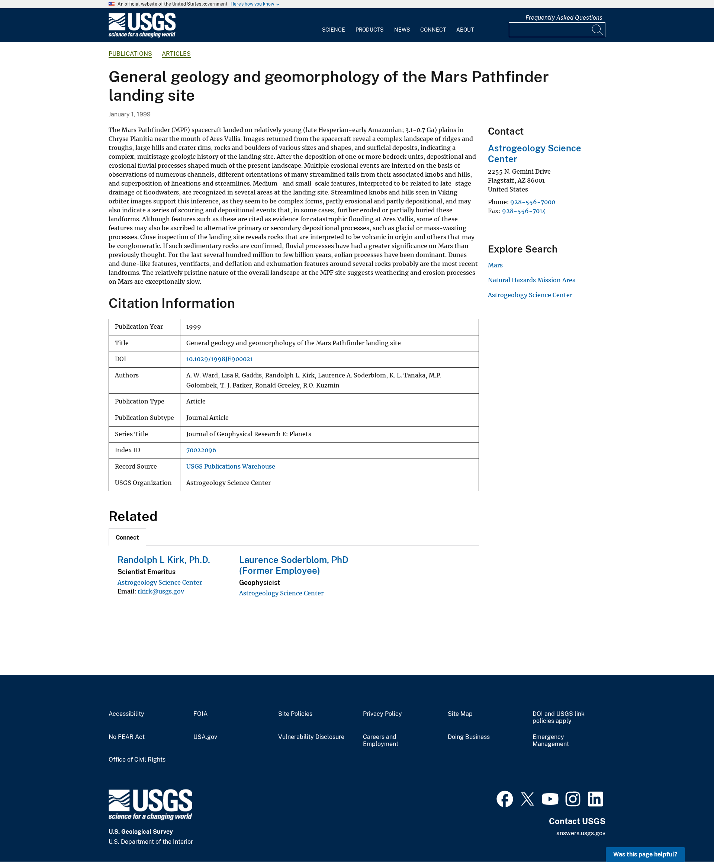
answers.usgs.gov (580, 833)
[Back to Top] (687, 835)
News (402, 30)
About (465, 30)
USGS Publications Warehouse (230, 466)
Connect (433, 30)
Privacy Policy (382, 714)
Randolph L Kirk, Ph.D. (164, 559)
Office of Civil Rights (137, 759)
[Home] (142, 35)
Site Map (460, 714)
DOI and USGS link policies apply (559, 717)
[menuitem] (333, 25)
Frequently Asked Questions (563, 17)
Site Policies (295, 714)
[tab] (127, 537)
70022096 (201, 450)
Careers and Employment (380, 740)
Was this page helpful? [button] (645, 854)
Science (333, 30)
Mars (495, 265)
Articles (176, 53)
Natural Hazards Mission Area (532, 280)
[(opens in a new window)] (505, 798)
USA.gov (205, 737)
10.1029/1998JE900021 (219, 359)
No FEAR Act (127, 737)
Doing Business (469, 737)
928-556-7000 (532, 202)
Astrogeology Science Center (160, 582)
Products (369, 30)
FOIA (200, 714)
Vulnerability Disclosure (311, 737)
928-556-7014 (524, 211)
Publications (130, 53)
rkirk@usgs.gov (161, 591)
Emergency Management (551, 740)
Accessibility (126, 714)
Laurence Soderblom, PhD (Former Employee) (293, 565)
